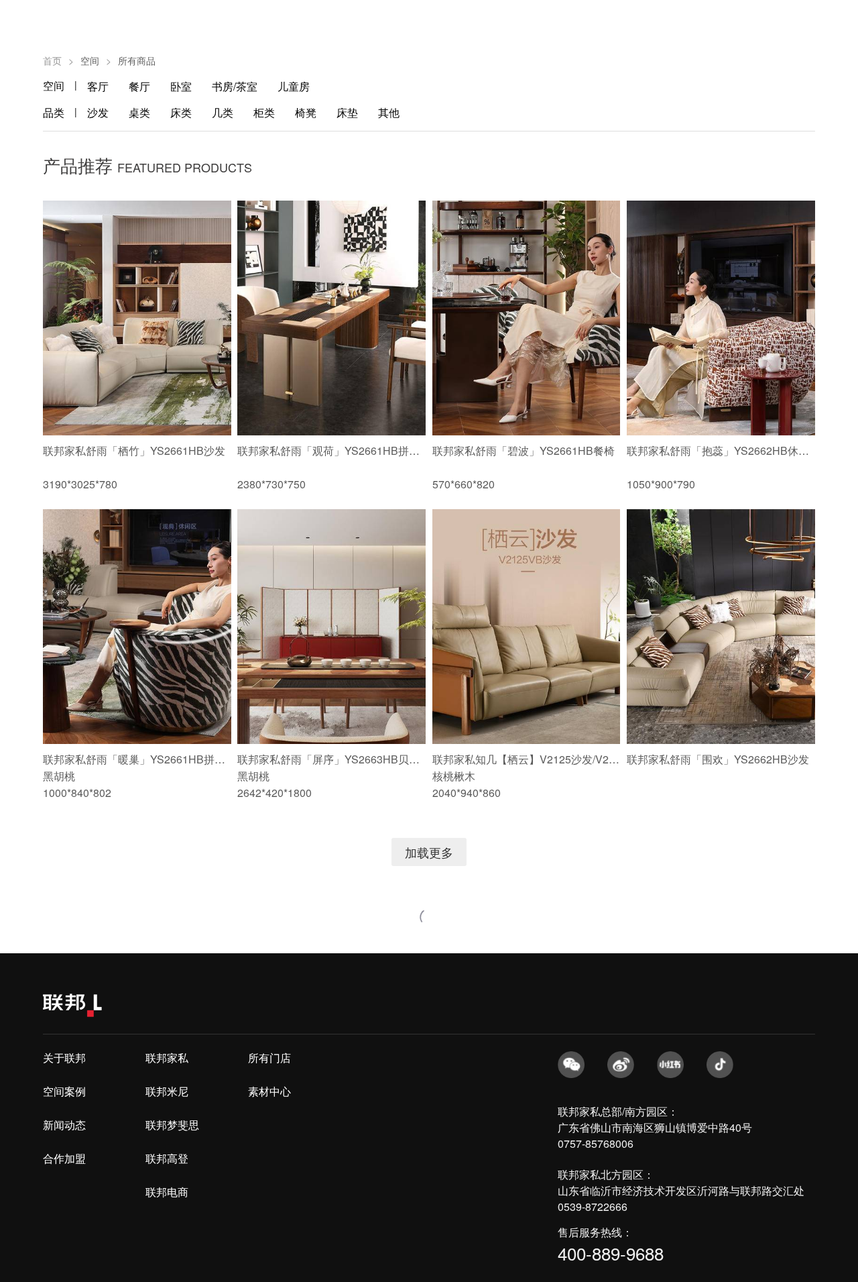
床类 (181, 112)
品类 (53, 112)
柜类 (264, 112)
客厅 (98, 86)
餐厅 (139, 86)
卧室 (181, 86)
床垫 (347, 112)
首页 (52, 60)
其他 (389, 112)
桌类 (139, 112)
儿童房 (294, 86)
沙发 (98, 112)
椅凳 (305, 112)
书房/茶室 (234, 86)
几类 (222, 112)
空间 (53, 85)
